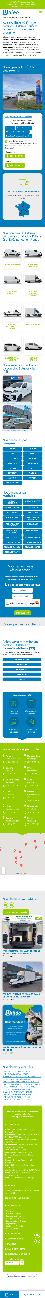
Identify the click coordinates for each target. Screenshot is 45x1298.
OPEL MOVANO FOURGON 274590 (17, 1094)
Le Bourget (22, 669)
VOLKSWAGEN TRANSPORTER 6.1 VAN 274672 (22, 1076)
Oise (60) (9, 770)
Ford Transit (12, 517)
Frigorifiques (11, 1223)
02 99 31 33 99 (11, 824)
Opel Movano (32, 530)
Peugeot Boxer (32, 537)
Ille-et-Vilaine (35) (12, 821)
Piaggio (32, 473)
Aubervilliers (22, 659)
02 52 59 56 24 (32, 800)
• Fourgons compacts (13, 1213)
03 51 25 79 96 (32, 824)
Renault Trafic (12, 552)
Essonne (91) (32, 758)
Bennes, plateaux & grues (16, 1221)
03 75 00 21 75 (11, 774)
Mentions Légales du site (14, 1275)
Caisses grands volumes (15, 1218)
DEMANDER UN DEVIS (15, 1249)
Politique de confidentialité (29, 1275)
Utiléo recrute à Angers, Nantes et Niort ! (22, 1049)
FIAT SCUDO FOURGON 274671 (15, 1074)
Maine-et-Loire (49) (13, 758)
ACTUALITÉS (10, 1244)
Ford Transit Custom (12, 525)
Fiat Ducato (12, 512)
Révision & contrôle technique (17, 132)
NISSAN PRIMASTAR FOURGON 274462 (19, 1087)
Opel (32, 468)
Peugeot (12, 473)
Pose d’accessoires (24, 128)
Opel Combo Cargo (12, 531)
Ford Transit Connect (32, 518)
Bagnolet (22, 664)
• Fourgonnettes (11, 1211)
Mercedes (12, 463)
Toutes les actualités (16, 912)
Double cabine (12, 1228)
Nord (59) (10, 794)
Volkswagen (12, 483)
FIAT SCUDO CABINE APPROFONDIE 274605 (21, 1084)
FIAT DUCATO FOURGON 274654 (16, 1099)
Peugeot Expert (12, 542)
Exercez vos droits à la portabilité (17, 1277)
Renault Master (32, 547)
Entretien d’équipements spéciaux (18, 136)
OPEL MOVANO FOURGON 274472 (17, 1089)
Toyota (32, 478)
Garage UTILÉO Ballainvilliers (18, 116)
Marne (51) (31, 821)
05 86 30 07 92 (11, 812)
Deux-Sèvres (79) (12, 809)
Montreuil (22, 674)
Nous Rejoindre (32, 1277)
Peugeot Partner (32, 542)
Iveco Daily (12, 458)
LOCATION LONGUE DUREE (17, 1254)
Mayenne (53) (32, 782)
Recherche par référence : (15, 1259)
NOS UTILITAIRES (12, 1233)
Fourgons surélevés (13, 1216)
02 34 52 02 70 (34, 1294)
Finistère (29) (32, 770)
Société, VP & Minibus (15, 1226)
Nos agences (13, 17)
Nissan (12, 468)
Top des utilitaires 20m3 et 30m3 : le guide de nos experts (22, 995)
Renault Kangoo (12, 547)
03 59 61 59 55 (11, 798)
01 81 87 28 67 (16, 165)
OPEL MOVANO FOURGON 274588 (17, 1092)
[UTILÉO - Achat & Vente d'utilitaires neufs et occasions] (11, 14)
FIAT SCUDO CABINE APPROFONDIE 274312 (21, 1082)
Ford (32, 453)
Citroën (33, 448)
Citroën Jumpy (12, 508)
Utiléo (5, 17)
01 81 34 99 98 (17, 156)
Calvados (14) (32, 809)
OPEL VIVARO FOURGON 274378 (16, 1071)
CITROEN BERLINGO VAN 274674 (16, 1079)
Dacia (12, 448)
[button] (22, 933)
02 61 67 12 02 (32, 812)
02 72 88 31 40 (32, 786)
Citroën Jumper (32, 501)
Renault (12, 478)
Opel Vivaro (12, 537)
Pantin (22, 679)
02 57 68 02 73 (32, 774)
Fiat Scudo (32, 512)
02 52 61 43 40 (11, 786)
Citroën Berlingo (12, 502)
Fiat (12, 453)
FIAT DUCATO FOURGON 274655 (16, 1097)
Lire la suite (9, 956)
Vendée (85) (10, 782)
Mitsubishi (33, 463)
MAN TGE (33, 458)
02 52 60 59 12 (11, 762)
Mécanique (10, 128)
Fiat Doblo (33, 508)
